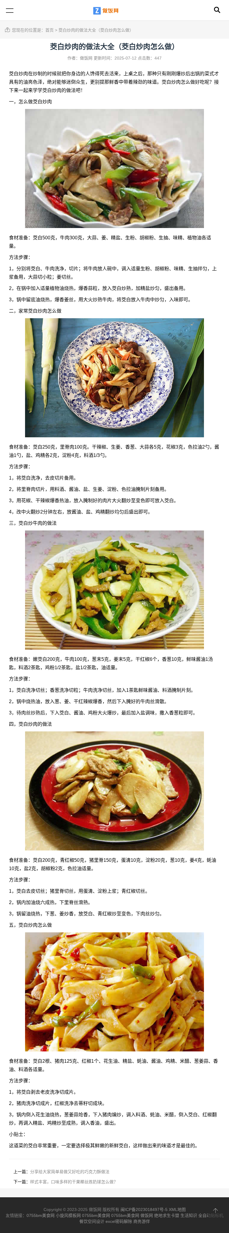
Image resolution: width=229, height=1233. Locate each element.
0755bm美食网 (41, 1215)
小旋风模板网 (68, 1215)
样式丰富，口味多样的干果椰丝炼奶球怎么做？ (74, 1181)
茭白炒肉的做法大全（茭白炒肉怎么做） (96, 30)
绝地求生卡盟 (166, 1215)
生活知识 (188, 1215)
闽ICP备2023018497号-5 (144, 1209)
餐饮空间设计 (91, 1221)
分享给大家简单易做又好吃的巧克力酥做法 (69, 1171)
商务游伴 (141, 1221)
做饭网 (146, 1215)
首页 (49, 30)
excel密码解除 (119, 1221)
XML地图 (177, 1209)
